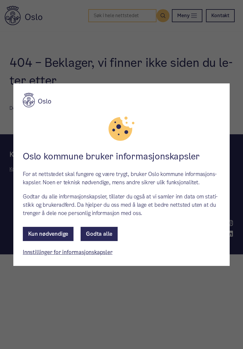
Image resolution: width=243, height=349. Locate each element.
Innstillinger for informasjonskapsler (68, 252)
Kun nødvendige (48, 233)
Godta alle (99, 233)
